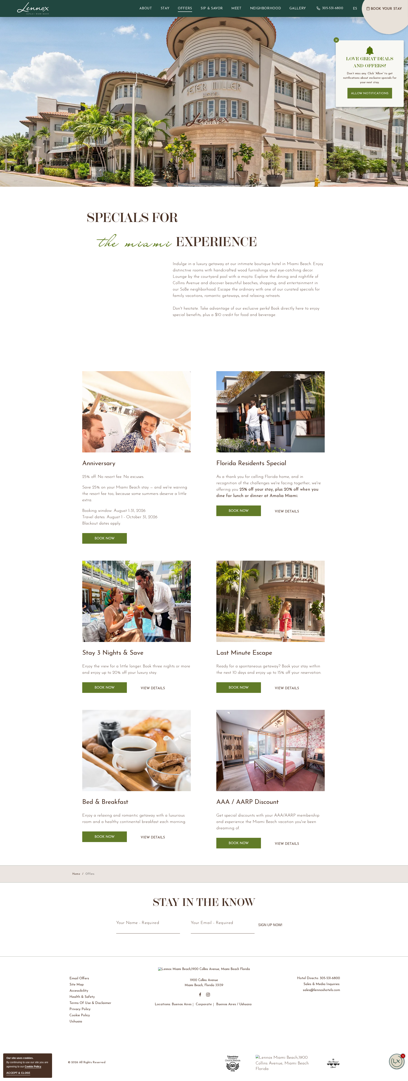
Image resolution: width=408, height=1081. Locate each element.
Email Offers (79, 978)
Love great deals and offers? (369, 62)
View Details (287, 515)
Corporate (204, 1004)
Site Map (76, 984)
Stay (165, 8)
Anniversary (98, 463)
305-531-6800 (332, 8)
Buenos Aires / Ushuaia (234, 1004)
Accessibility (78, 991)
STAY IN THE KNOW (204, 902)
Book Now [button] (111, 538)
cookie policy (33, 1066)
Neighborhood (265, 8)
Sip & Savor (212, 8)
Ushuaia (75, 1021)
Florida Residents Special (251, 463)
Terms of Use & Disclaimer (90, 1003)
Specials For (172, 230)
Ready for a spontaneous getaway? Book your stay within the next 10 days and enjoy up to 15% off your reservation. (268, 669)
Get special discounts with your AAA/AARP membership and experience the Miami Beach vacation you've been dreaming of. (267, 821)
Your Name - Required (137, 923)
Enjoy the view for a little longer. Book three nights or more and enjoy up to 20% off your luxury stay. (136, 669)
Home (76, 874)
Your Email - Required (212, 923)
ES (355, 8)
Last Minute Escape (244, 653)
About (145, 8)
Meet (236, 8)
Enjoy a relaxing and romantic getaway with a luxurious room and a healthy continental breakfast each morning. (134, 818)
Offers (185, 8)
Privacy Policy (80, 1009)
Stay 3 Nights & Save (112, 653)
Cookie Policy (79, 1015)
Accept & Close (18, 1072)
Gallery (297, 8)
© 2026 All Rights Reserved (86, 1062)
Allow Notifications (369, 93)
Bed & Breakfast (105, 802)
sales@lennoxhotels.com (321, 990)
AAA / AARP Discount (247, 802)
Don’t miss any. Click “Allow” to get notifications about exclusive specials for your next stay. (370, 78)
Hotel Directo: (318, 978)
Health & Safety (82, 997)
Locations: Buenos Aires (173, 1004)
